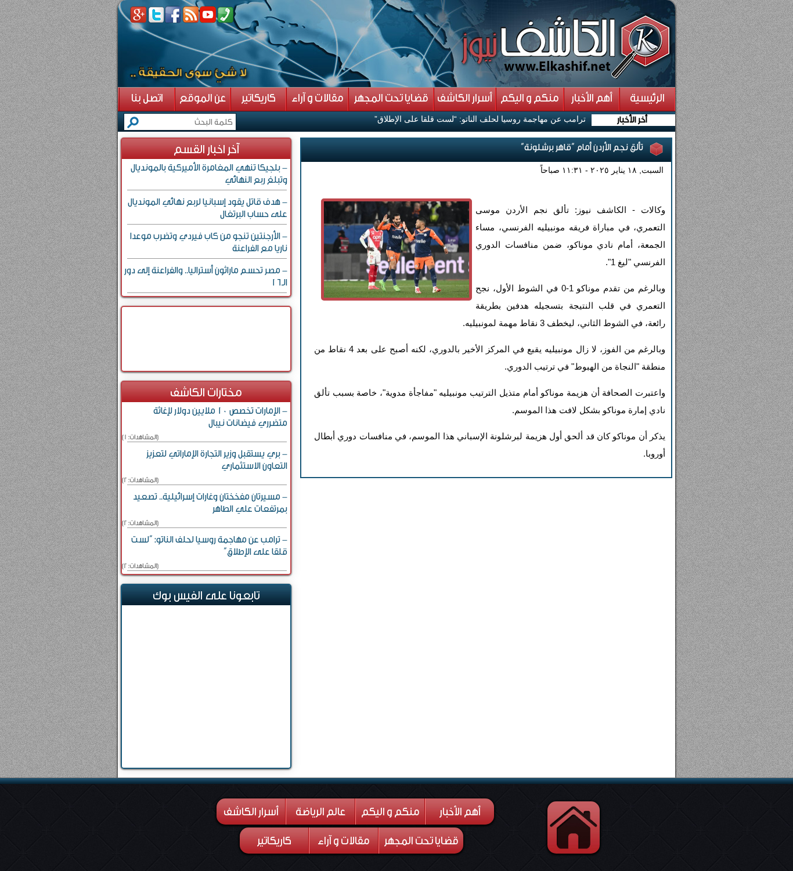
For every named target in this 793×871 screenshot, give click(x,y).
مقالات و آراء (344, 840)
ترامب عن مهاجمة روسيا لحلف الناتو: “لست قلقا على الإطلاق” (480, 119)
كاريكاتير (274, 840)
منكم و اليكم (390, 811)
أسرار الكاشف (251, 811)
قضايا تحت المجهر (421, 840)
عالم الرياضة (320, 811)
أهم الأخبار (460, 811)
